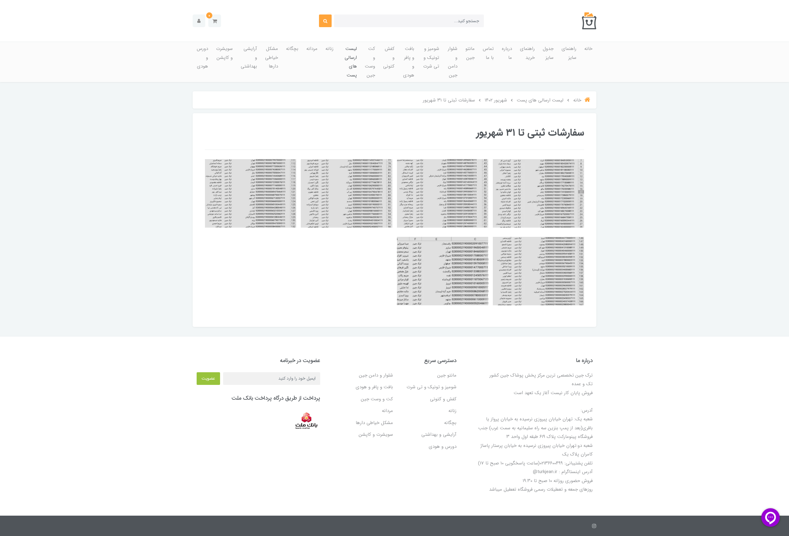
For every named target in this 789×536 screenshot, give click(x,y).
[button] (214, 20)
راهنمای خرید (527, 53)
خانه (588, 48)
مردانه (311, 48)
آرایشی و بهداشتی (249, 57)
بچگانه (292, 48)
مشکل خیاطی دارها (271, 57)
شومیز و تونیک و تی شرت (431, 57)
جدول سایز (548, 53)
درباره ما (507, 53)
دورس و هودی (202, 57)
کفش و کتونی (388, 57)
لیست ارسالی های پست (351, 62)
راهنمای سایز (569, 53)
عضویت (208, 378)
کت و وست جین (370, 62)
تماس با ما (488, 53)
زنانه (329, 48)
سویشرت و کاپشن (224, 53)
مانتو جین (470, 53)
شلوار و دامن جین (452, 62)
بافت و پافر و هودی (408, 62)
